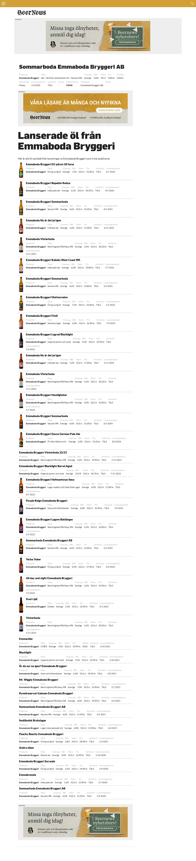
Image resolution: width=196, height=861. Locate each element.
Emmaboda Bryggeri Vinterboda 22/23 (43, 452)
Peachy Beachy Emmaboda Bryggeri (41, 734)
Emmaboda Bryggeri (29, 78)
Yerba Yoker (33, 559)
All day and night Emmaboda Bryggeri (49, 578)
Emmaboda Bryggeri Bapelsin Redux (48, 183)
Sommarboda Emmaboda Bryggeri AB (49, 540)
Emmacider (26, 638)
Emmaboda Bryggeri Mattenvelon (47, 297)
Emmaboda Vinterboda (40, 239)
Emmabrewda (27, 774)
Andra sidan (26, 747)
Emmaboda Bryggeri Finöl (42, 315)
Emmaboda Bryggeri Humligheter (46, 395)
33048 (69, 85)
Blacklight (25, 652)
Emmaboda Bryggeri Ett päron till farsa (50, 164)
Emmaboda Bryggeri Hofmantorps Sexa (50, 479)
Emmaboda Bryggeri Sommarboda (47, 201)
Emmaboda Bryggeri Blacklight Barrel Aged (45, 466)
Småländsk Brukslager (32, 720)
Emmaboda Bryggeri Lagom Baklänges (49, 519)
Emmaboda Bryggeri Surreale (37, 761)
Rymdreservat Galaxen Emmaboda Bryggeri (46, 693)
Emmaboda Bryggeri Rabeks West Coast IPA (53, 260)
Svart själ (31, 599)
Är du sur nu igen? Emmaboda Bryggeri (43, 666)
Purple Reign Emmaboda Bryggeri (46, 500)
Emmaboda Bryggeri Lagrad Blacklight (49, 334)
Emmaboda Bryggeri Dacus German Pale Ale (53, 434)
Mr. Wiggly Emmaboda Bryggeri (38, 679)
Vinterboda (33, 617)
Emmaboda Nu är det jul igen (43, 220)
